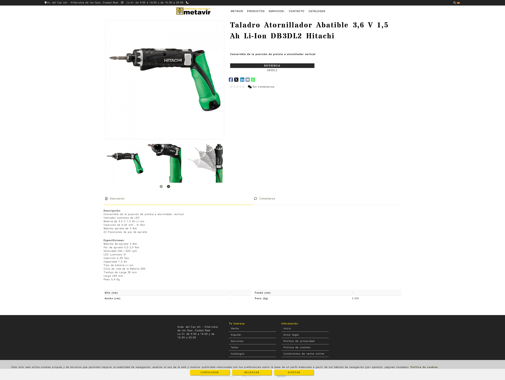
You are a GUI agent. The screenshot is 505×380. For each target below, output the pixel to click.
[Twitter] (237, 80)
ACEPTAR (294, 372)
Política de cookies (424, 367)
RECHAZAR (251, 372)
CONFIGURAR (210, 372)
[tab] (178, 198)
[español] (458, 2)
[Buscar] (454, 2)
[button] (168, 186)
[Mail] (248, 80)
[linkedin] (243, 80)
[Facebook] (231, 80)
